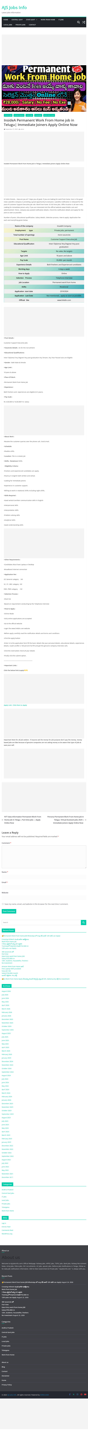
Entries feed (6, 1227)
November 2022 (7, 1149)
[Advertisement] (44, 49)
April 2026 (5, 1005)
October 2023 (6, 1111)
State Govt (30, 20)
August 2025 (6, 1033)
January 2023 (6, 1142)
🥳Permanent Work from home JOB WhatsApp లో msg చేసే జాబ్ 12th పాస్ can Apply (31, 936)
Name (5, 872)
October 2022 (6, 1153)
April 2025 (5, 1047)
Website (5, 893)
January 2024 (6, 1100)
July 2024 (5, 1079)
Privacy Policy (7, 1385)
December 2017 (7, 1177)
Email (5, 882)
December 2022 (7, 1146)
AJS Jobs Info (14, 7)
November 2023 (7, 1107)
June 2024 (5, 1082)
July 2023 (5, 1121)
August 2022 (6, 1160)
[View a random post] (83, 22)
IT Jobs (61, 20)
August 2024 (6, 1075)
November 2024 (7, 1065)
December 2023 (7, 1104)
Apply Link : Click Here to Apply (15, 705)
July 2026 (5, 995)
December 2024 (7, 1061)
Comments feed (7, 1230)
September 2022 (8, 1156)
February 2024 (7, 1097)
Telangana (38, 115)
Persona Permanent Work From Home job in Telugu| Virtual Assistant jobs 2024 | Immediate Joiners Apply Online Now (65, 820)
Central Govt (17, 20)
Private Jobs (20, 25)
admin (22, 129)
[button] (36, 19)
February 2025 (7, 1054)
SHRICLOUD (44, 1395)
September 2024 (8, 1072)
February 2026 (7, 1012)
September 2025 (8, 1030)
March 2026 (6, 1009)
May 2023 (5, 1128)
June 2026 (5, 998)
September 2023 (8, 1114)
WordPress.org (7, 1234)
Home (5, 20)
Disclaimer (5, 1376)
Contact (32, 25)
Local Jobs (7, 25)
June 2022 (5, 1167)
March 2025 (6, 1051)
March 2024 (6, 1093)
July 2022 (5, 1163)
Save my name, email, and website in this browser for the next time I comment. (36, 904)
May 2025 (5, 1044)
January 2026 (6, 1016)
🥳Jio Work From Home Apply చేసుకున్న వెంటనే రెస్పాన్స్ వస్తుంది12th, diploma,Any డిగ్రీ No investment (35, 979)
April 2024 (5, 1089)
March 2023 (6, 1135)
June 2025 (5, 1040)
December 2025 (7, 1019)
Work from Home (48, 20)
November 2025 (7, 1023)
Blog (3, 1367)
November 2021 (7, 1174)
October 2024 (6, 1068)
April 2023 (5, 1132)
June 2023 (5, 1125)
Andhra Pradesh (19, 115)
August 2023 (6, 1118)
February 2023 (7, 1139)
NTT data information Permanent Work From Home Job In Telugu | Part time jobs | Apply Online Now (22, 820)
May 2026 (5, 1002)
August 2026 (6, 991)
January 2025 (6, 1058)
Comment (6, 843)
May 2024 (5, 1086)
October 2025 (6, 1026)
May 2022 (5, 1170)
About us (5, 1362)
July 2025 (5, 1037)
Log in (4, 1223)
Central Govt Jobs (8, 1193)
